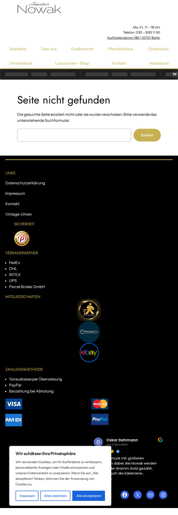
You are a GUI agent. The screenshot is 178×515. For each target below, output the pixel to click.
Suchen (147, 135)
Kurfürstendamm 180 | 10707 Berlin (133, 38)
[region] (60, 476)
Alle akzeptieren (88, 496)
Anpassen (27, 496)
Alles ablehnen (55, 496)
